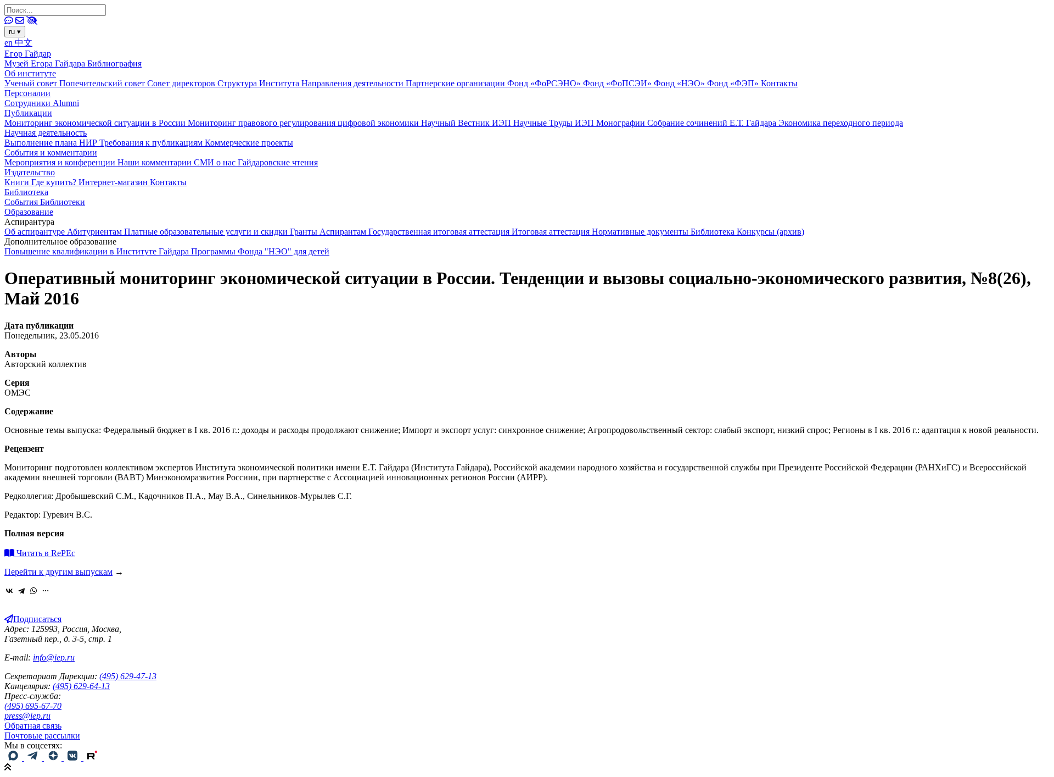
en (9, 42)
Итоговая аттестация (552, 231)
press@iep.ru (27, 715)
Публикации (28, 113)
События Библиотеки (44, 202)
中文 (23, 42)
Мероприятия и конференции (60, 162)
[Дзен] (54, 757)
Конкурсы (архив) (770, 231)
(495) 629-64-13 (81, 686)
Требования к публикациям (152, 142)
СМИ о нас (216, 162)
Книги (17, 182)
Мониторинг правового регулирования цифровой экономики (304, 122)
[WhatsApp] (33, 591)
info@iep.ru (54, 657)
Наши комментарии (155, 162)
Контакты (779, 83)
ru (15, 31)
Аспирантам (343, 231)
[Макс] (14, 757)
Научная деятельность (45, 132)
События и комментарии (50, 152)
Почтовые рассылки (42, 735)
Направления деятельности (353, 83)
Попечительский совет (103, 83)
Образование (28, 212)
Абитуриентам (95, 231)
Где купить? (55, 182)
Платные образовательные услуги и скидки (207, 231)
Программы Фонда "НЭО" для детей (260, 251)
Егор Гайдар (27, 53)
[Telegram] (21, 591)
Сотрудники (28, 103)
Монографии (621, 122)
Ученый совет (31, 83)
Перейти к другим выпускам (58, 571)
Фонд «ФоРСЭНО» (545, 83)
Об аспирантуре (35, 231)
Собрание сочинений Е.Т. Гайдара (712, 122)
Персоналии (27, 93)
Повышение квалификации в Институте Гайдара (97, 251)
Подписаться (37, 619)
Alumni (66, 103)
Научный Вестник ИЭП (467, 122)
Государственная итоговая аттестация (440, 231)
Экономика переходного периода (840, 122)
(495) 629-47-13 (127, 676)
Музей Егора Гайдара (45, 63)
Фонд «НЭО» (680, 83)
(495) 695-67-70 (32, 706)
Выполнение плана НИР (51, 142)
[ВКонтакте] (9, 591)
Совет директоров (182, 83)
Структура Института (259, 83)
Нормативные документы (641, 231)
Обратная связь (32, 725)
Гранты (304, 231)
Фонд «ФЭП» (734, 83)
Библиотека (26, 192)
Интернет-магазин (114, 182)
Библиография (114, 63)
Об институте (30, 73)
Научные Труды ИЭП (554, 122)
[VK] (73, 757)
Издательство (29, 172)
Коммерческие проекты (249, 142)
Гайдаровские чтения (278, 162)
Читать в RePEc (44, 553)
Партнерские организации (456, 83)
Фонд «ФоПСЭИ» (618, 83)
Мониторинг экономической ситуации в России (96, 122)
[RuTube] (92, 757)
